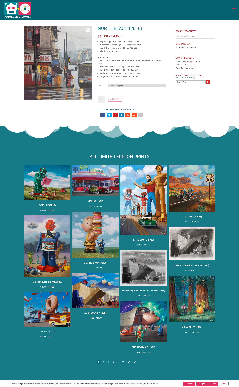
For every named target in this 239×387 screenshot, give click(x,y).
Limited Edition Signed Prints (188, 61)
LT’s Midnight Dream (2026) (47, 282)
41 (135, 362)
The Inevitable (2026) (143, 347)
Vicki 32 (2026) (95, 201)
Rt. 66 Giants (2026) (143, 240)
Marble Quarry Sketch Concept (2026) (143, 291)
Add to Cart (115, 99)
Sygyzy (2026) (47, 332)
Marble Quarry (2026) (95, 313)
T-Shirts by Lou (182, 65)
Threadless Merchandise (186, 68)
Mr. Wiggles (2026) (192, 327)
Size (99, 85)
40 (129, 362)
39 (123, 362)
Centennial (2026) (192, 217)
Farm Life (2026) (47, 205)
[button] (88, 30)
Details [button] (223, 384)
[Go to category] (208, 82)
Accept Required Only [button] (207, 384)
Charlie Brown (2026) (95, 263)
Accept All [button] (189, 384)
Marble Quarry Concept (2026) (192, 265)
